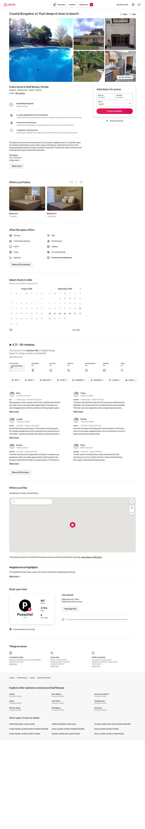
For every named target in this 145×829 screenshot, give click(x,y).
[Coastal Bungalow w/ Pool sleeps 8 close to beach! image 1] (41, 50)
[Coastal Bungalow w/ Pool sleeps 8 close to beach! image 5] (120, 66)
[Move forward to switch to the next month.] (80, 289)
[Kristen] (12, 446)
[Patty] (76, 446)
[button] (41, 298)
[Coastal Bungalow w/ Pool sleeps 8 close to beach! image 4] (120, 34)
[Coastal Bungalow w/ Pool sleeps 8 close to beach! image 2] (88, 34)
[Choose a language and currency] (133, 4)
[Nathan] (76, 420)
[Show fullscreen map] (131, 501)
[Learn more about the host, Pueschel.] (11, 104)
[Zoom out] (131, 512)
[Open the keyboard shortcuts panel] (10, 329)
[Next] (81, 182)
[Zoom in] (131, 507)
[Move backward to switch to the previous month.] (11, 289)
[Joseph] (12, 420)
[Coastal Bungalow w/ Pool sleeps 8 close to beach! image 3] (88, 66)
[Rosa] (12, 394)
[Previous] (76, 182)
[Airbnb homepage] (9, 4)
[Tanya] (76, 394)
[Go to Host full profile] (31, 609)
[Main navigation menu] (139, 4)
